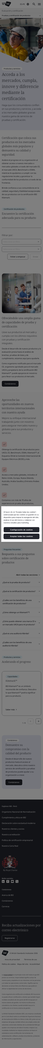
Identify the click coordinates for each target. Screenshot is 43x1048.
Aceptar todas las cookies (21, 536)
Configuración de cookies (21, 530)
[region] (21, 524)
